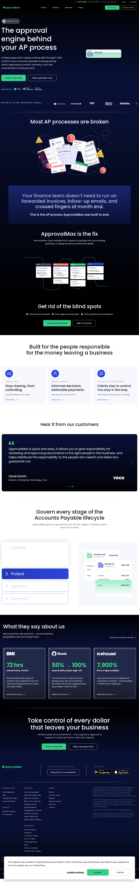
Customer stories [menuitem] (31, 835)
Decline (120, 872)
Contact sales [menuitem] (54, 794)
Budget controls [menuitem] (30, 803)
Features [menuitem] (28, 787)
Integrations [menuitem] (9, 787)
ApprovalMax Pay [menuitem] (31, 815)
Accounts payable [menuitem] (31, 791)
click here (104, 805)
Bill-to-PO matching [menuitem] (32, 800)
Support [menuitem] (52, 797)
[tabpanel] (107, 574)
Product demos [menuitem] (30, 828)
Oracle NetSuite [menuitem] (9, 800)
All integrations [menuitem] (8, 791)
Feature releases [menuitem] (31, 847)
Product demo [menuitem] (128, 8)
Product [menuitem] (43, 7)
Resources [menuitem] (68, 7)
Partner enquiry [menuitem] (55, 800)
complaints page (126, 809)
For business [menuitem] (7, 813)
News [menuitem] (26, 844)
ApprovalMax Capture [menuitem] (33, 818)
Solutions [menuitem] (56, 7)
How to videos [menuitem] (29, 838)
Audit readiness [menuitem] (30, 806)
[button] (66, 485)
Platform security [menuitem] (31, 812)
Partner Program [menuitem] (9, 810)
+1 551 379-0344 (93, 2)
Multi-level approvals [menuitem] (32, 794)
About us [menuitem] (52, 803)
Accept (97, 872)
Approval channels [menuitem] (31, 797)
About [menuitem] (52, 787)
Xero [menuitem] (4, 794)
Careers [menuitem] (52, 806)
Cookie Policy (39, 865)
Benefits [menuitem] (6, 806)
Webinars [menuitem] (28, 832)
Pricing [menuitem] (80, 7)
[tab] (35, 546)
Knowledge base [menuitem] (30, 841)
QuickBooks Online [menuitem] (10, 797)
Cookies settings (75, 872)
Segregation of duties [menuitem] (33, 809)
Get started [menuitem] (112, 8)
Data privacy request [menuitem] (32, 850)
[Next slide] (132, 462)
